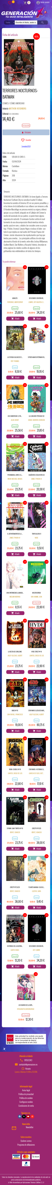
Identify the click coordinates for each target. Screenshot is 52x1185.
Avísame (27, 132)
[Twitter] (24, 1116)
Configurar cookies (26, 1101)
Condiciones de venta (26, 1105)
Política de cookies (26, 1098)
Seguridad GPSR (26, 146)
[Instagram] (32, 1116)
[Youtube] (28, 1116)
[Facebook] (20, 1116)
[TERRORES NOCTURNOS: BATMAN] (19, 62)
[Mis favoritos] (10, 2)
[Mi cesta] (25, 2)
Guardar (28, 139)
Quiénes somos (26, 1140)
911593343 (28, 1060)
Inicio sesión (45, 2)
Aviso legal (26, 1090)
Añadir (16, 318)
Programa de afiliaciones (26, 1144)
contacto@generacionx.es (28, 1064)
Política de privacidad (26, 1094)
